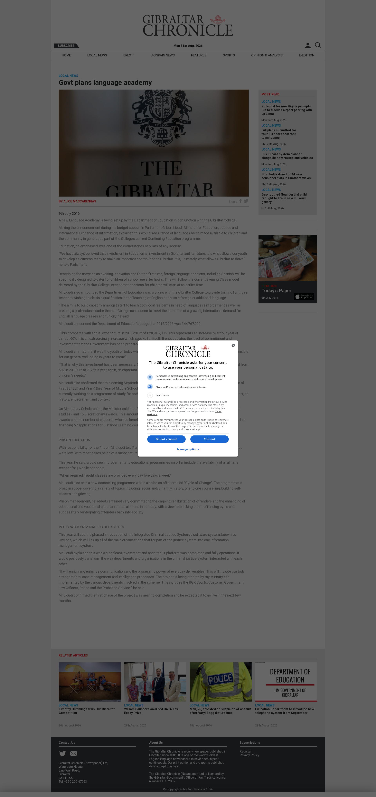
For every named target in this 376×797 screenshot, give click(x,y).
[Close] (233, 345)
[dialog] (188, 398)
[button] (188, 395)
